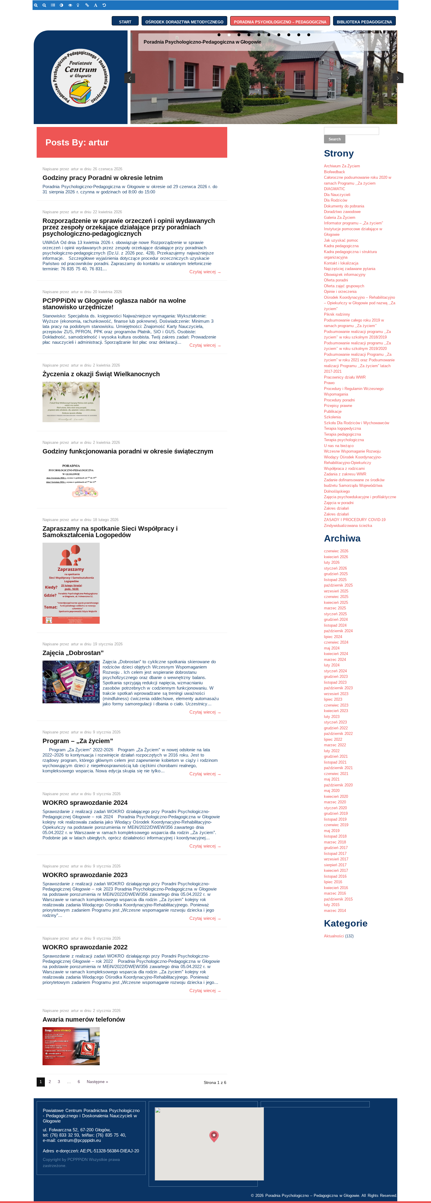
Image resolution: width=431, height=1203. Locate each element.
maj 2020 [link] (332, 790)
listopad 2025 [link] (335, 580)
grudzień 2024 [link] (336, 619)
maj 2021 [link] (332, 779)
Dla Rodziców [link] (335, 200)
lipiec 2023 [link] (333, 699)
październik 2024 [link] (338, 631)
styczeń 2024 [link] (335, 671)
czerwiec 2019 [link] (336, 825)
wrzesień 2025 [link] (336, 591)
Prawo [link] (329, 383)
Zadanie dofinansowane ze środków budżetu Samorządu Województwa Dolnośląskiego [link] (354, 486)
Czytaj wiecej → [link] (205, 271)
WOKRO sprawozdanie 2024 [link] (85, 802)
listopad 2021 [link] (335, 762)
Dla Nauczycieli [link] (337, 195)
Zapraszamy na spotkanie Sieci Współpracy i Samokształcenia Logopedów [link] (110, 532)
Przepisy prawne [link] (338, 405)
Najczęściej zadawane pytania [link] (349, 269)
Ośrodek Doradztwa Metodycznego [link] (184, 21)
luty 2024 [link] (332, 665)
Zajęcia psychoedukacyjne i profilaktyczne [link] (360, 497)
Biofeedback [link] (334, 172)
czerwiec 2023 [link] (336, 705)
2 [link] (50, 1081)
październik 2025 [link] (338, 585)
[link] (37, 5)
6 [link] (79, 1081)
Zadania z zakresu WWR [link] (345, 474)
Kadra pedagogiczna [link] (341, 246)
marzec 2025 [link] (335, 608)
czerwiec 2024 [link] (336, 642)
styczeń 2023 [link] (335, 722)
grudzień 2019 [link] (336, 813)
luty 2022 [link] (332, 751)
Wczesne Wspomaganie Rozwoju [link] (352, 451)
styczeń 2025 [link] (335, 614)
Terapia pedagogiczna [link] (342, 434)
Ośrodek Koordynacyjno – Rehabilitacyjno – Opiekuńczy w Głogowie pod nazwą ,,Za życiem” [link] (359, 303)
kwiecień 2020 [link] (336, 796)
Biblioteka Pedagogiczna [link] (364, 21)
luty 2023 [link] (332, 716)
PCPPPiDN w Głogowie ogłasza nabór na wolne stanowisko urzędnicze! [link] (114, 304)
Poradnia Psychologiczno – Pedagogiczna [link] (280, 21)
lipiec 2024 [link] (333, 637)
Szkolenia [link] (332, 417)
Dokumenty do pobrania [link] (344, 206)
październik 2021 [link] (338, 768)
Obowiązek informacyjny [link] (345, 274)
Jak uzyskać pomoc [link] (341, 240)
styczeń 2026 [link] (335, 568)
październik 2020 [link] (338, 785)
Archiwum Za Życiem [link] (342, 166)
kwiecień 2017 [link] (336, 870)
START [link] (125, 21)
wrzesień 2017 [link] (336, 859)
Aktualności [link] (334, 936)
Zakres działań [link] (336, 508)
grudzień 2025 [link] (336, 574)
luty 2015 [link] (332, 905)
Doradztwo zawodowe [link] (342, 211)
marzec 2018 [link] (335, 842)
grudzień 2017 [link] (336, 847)
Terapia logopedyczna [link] (342, 428)
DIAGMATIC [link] (334, 189)
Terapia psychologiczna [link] (344, 440)
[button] (214, 1137)
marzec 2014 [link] (335, 910)
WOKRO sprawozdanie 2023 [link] (85, 875)
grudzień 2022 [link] (336, 728)
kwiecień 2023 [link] (336, 711)
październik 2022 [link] (338, 733)
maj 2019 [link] (332, 831)
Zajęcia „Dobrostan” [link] (73, 653)
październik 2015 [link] (338, 899)
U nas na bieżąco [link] (339, 446)
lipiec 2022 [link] (333, 739)
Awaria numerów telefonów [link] (84, 1019)
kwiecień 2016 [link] (336, 888)
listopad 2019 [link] (335, 819)
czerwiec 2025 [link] (336, 596)
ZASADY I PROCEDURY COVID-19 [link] (355, 520)
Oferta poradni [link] (336, 280)
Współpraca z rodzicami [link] (344, 468)
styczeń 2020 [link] (335, 808)
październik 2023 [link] (338, 688)
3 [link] (59, 1081)
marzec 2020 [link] (335, 802)
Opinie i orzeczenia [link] (340, 291)
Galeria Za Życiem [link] (339, 217)
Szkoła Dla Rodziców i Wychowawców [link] (356, 423)
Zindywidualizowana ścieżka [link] (348, 525)
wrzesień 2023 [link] (336, 694)
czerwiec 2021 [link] (336, 773)
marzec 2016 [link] (335, 893)
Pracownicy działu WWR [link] (345, 377)
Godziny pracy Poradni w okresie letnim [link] (103, 177)
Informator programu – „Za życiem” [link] (353, 223)
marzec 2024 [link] (335, 659)
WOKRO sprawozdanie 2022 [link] (85, 947)
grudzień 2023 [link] (336, 676)
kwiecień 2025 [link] (336, 602)
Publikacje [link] (333, 411)
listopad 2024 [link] (335, 625)
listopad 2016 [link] (335, 876)
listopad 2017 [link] (335, 853)
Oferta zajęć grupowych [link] (344, 286)
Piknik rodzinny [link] (337, 314)
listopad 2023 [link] (335, 682)
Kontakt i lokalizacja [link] (341, 263)
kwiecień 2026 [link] (336, 557)
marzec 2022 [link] (335, 745)
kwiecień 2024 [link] (336, 654)
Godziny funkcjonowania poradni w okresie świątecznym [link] (128, 451)
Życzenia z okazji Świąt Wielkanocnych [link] (101, 374)
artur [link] (75, 169)
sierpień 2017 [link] (335, 865)
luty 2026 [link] (332, 562)
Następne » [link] (97, 1081)
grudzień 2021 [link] (336, 756)
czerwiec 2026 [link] (336, 551)
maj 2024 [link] (332, 648)
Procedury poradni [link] (339, 400)
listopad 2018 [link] (335, 836)
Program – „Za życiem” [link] (78, 741)
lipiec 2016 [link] (333, 882)
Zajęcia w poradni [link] (339, 503)
